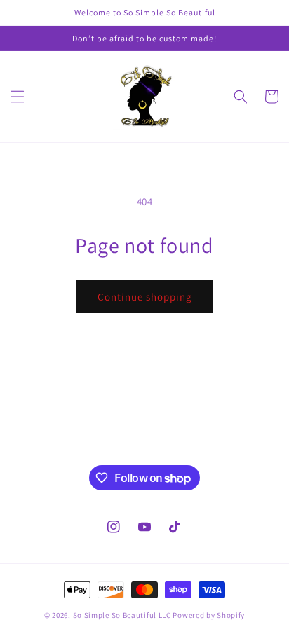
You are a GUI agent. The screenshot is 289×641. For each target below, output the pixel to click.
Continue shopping (145, 296)
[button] (17, 96)
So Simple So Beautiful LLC (122, 615)
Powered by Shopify (209, 615)
